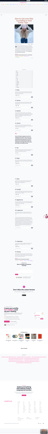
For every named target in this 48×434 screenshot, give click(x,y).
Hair (39, 405)
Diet (18, 404)
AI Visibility (28, 417)
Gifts (34, 405)
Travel (23, 412)
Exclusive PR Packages (29, 418)
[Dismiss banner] (32, 276)
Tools (18, 413)
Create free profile (7, 321)
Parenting (30, 409)
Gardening (30, 405)
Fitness (35, 404)
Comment (17, 274)
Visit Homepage (24, 395)
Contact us (19, 417)
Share (31, 44)
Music (19, 4)
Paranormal (24, 409)
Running (38, 4)
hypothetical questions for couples (21, 138)
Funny (18, 405)
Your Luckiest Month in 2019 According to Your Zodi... (31, 358)
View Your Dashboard (14, 321)
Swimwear (24, 4)
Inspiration (14, 4)
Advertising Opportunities (20, 418)
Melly (16, 44)
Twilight (29, 412)
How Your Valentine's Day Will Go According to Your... (16, 358)
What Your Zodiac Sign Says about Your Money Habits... (16, 361)
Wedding (35, 412)
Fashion (29, 404)
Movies (30, 4)
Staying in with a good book (29, 260)
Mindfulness (8, 4)
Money (17, 4)
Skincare (46, 4)
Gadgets (3, 4)
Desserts (42, 4)
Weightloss (40, 412)
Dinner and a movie (17, 260)
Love (18, 408)
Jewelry (36, 4)
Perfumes (35, 409)
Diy (26, 4)
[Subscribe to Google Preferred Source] (19, 277)
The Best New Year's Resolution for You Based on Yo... (31, 359)
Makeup (21, 4)
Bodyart (34, 4)
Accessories (11, 4)
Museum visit (25, 260)
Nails (1, 4)
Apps (44, 4)
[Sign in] (47, 2)
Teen (18, 412)
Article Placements (37, 417)
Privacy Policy (36, 418)
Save (29, 44)
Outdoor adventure (21, 260)
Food (40, 404)
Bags (15, 4)
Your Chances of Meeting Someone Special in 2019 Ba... (24, 362)
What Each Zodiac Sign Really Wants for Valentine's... (32, 361)
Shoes (5, 4)
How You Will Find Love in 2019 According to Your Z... (16, 359)
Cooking (28, 4)
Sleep (40, 4)
